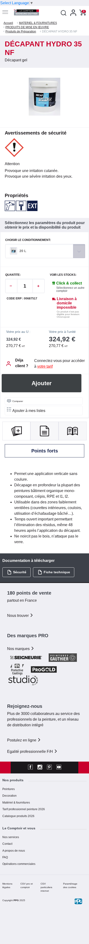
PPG (16, 900)
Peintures (8, 789)
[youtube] (58, 767)
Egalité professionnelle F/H (30, 752)
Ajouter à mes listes (28, 411)
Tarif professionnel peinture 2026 (23, 809)
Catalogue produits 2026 (18, 816)
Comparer (17, 401)
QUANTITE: (13, 274)
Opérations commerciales (18, 864)
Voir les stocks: (63, 274)
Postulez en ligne (22, 740)
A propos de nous (13, 850)
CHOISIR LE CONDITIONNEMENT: (28, 240)
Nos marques (19, 649)
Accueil (8, 23)
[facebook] (30, 767)
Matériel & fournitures (16, 802)
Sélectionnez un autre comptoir (70, 289)
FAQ (5, 857)
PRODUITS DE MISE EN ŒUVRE (27, 27)
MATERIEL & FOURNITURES (38, 23)
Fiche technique (57, 572)
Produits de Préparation (20, 31)
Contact (7, 843)
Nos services (10, 837)
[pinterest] (49, 767)
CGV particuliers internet (46, 887)
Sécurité (19, 572)
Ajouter (42, 383)
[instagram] (39, 767)
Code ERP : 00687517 (22, 298)
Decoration (9, 795)
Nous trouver (18, 616)
